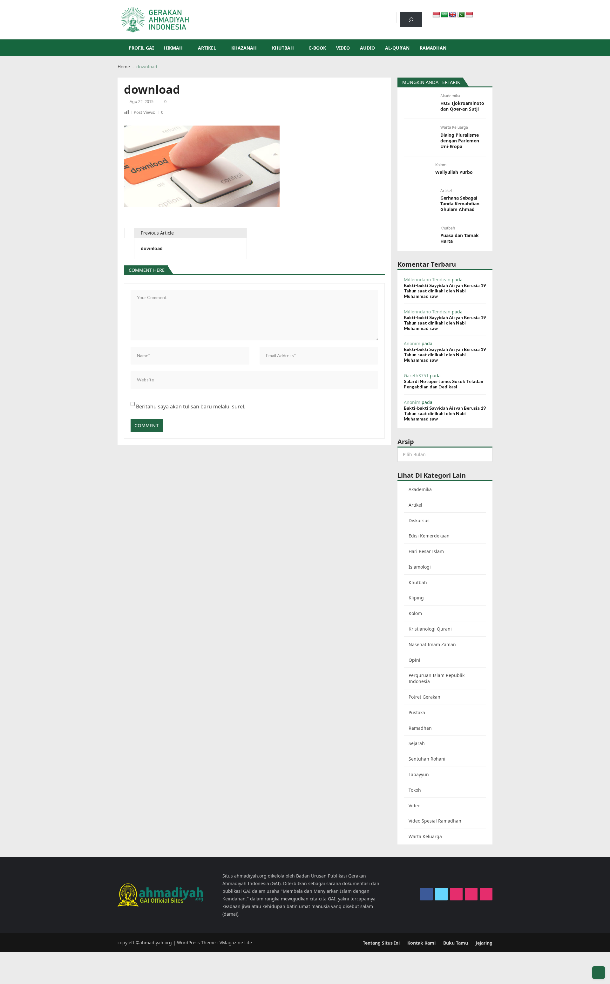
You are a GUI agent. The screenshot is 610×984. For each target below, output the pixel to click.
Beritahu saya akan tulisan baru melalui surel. (190, 406)
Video (343, 48)
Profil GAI (141, 48)
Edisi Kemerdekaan (429, 536)
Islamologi (420, 567)
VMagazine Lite (236, 943)
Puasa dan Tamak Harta (459, 238)
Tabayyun (419, 774)
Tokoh (415, 790)
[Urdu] (461, 15)
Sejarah (417, 743)
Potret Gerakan (424, 697)
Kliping (416, 598)
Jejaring (484, 943)
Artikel (207, 48)
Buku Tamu (455, 943)
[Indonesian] (436, 15)
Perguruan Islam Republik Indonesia (436, 678)
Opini (414, 660)
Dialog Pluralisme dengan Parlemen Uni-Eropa (459, 140)
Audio (367, 48)
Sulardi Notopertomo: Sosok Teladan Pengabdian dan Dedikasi (443, 384)
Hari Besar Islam (426, 551)
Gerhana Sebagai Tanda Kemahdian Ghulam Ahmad (459, 203)
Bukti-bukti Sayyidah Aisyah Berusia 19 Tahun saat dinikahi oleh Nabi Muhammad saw (445, 291)
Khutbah (283, 48)
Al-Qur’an (397, 48)
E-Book (317, 48)
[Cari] (411, 19)
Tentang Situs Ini (381, 943)
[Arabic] (444, 15)
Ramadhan (433, 48)
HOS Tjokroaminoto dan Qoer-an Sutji (462, 106)
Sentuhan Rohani (427, 759)
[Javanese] (469, 15)
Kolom (440, 164)
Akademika (450, 96)
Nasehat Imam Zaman (432, 644)
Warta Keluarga (454, 127)
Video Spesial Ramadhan (435, 821)
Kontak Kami (421, 943)
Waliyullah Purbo (454, 172)
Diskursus (419, 520)
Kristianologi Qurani (430, 629)
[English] (453, 15)
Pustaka (417, 712)
